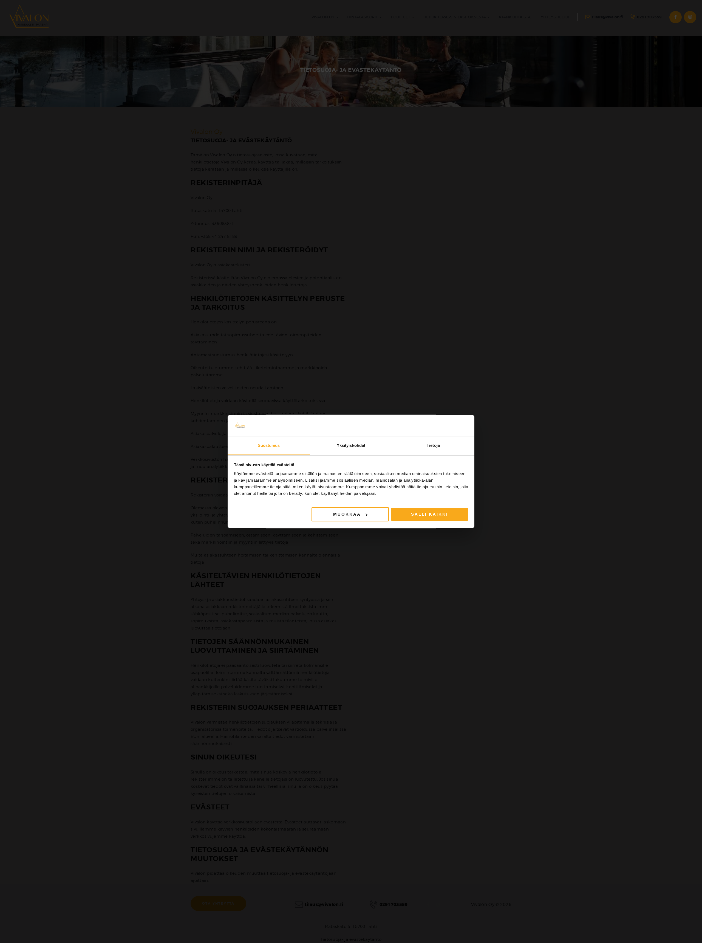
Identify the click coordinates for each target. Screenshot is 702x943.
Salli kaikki (429, 514)
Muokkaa (347, 514)
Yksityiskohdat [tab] (351, 445)
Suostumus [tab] (269, 445)
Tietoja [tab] (433, 445)
